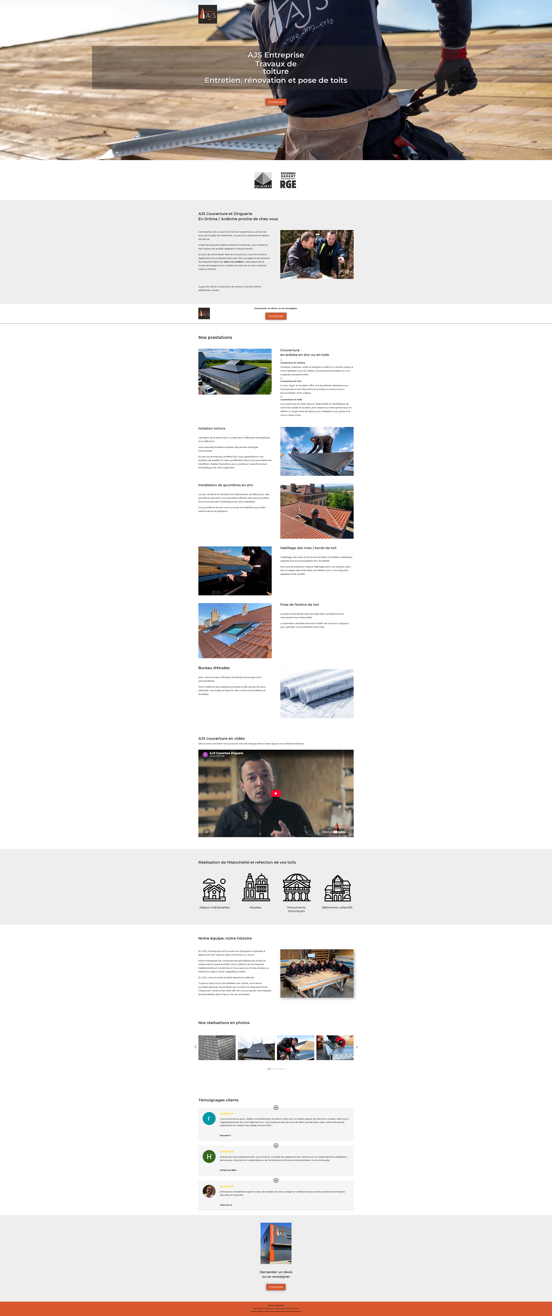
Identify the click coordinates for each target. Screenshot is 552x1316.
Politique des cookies (293, 1311)
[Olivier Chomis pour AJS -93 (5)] (317, 996)
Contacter (276, 102)
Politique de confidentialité (275, 1311)
